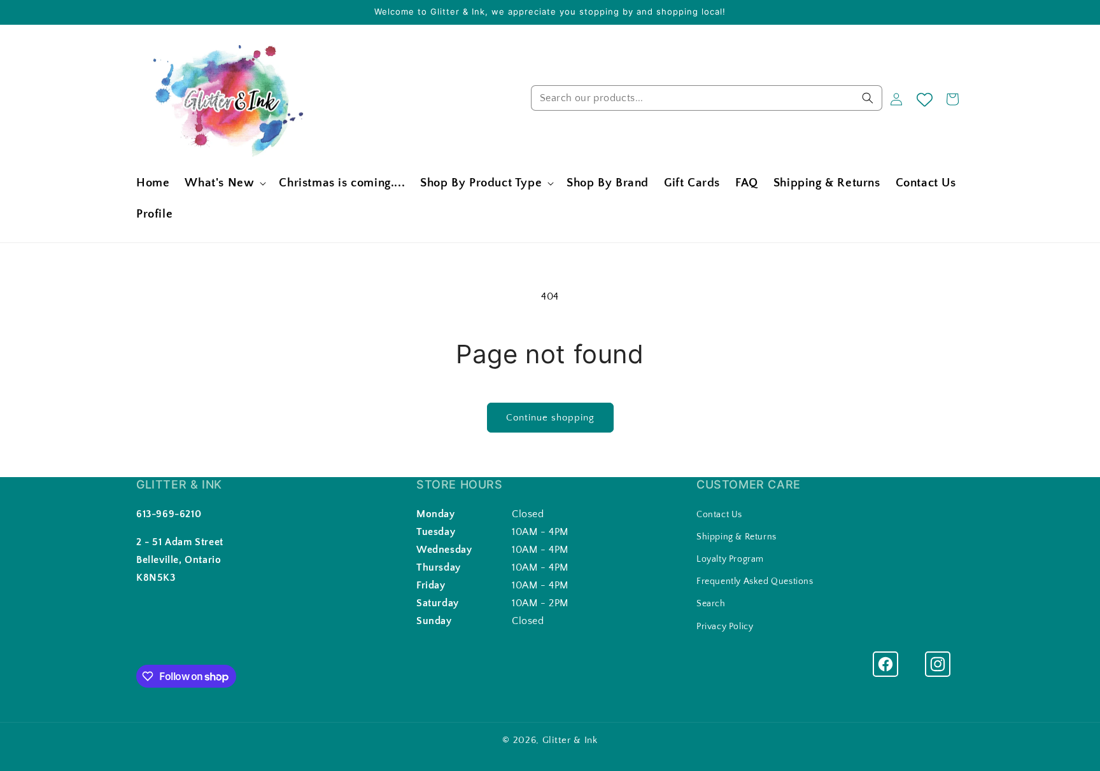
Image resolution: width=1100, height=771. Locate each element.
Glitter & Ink (570, 740)
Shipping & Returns (736, 537)
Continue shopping (550, 417)
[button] (224, 183)
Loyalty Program (730, 559)
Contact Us (719, 515)
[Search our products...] (868, 98)
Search (711, 604)
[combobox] (707, 98)
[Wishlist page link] (925, 100)
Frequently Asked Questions (755, 581)
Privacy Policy (724, 627)
